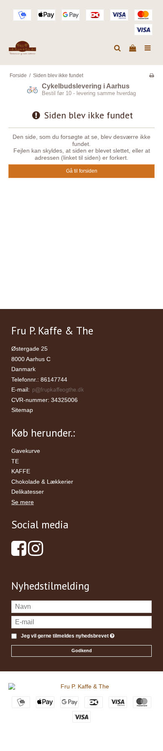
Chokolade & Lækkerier (42, 481)
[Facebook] (18, 552)
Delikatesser (27, 491)
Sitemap (22, 410)
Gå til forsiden (81, 171)
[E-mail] (81, 621)
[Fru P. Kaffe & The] (22, 48)
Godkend (81, 650)
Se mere (22, 502)
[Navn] (81, 606)
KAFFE (20, 471)
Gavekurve (25, 450)
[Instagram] (35, 552)
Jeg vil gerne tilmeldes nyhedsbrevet (66, 636)
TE (15, 461)
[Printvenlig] (151, 75)
